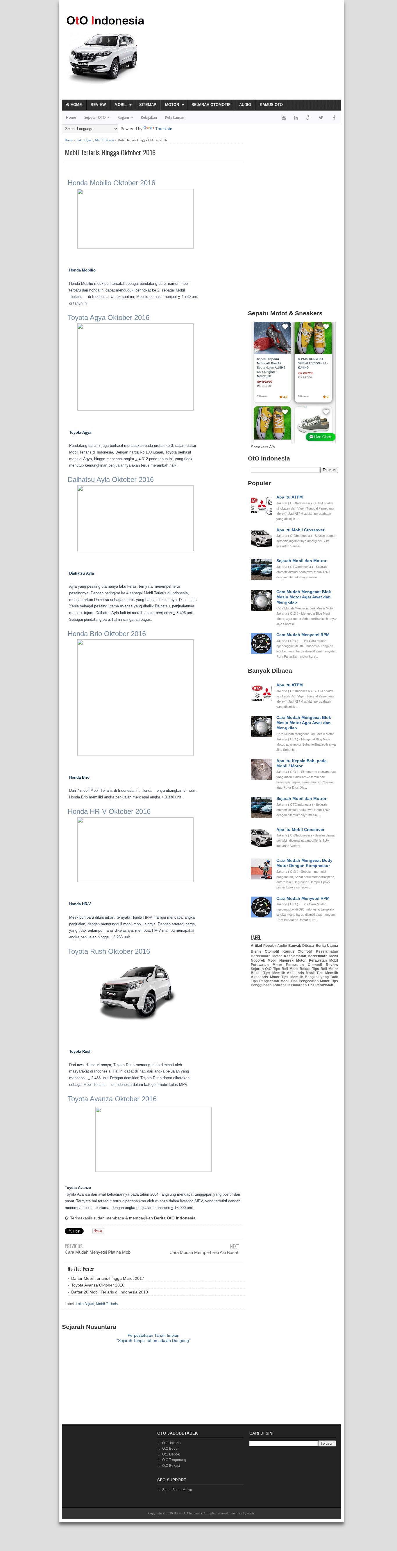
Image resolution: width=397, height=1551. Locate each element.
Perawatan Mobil (323, 960)
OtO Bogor (170, 1448)
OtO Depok (171, 1454)
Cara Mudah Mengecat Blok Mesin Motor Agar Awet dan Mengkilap (303, 596)
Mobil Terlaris (104, 140)
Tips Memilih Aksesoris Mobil (288, 973)
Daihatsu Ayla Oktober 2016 (111, 479)
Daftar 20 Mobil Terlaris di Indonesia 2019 (109, 1292)
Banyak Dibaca (301, 946)
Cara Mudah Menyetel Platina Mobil (98, 1252)
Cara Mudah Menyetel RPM (303, 634)
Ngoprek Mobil (263, 960)
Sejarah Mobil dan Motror (301, 560)
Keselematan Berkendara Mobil (311, 956)
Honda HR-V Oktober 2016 (109, 811)
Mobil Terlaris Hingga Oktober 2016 (110, 152)
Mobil (121, 104)
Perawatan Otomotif (304, 965)
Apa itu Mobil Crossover (300, 530)
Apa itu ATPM (289, 497)
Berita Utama (327, 946)
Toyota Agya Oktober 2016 (108, 317)
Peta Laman (174, 117)
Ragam (123, 117)
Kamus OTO (271, 104)
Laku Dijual (84, 140)
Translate (163, 128)
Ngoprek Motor (292, 960)
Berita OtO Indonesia (188, 1513)
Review (98, 104)
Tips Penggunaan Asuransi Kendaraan (294, 983)
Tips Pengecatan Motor (310, 981)
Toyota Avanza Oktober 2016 (112, 1099)
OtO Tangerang (174, 1460)
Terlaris (76, 297)
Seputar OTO (95, 117)
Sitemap (147, 104)
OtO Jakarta (171, 1443)
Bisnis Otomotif (265, 951)
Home (75, 104)
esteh (250, 1513)
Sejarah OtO (261, 969)
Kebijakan (149, 117)
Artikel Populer (263, 946)
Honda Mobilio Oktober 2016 (111, 183)
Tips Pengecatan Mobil (270, 981)
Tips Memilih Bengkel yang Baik (309, 977)
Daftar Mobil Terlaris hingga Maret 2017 (107, 1278)
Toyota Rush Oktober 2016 (109, 951)
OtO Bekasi (171, 1466)
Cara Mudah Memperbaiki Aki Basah (204, 1252)
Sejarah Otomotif (211, 104)
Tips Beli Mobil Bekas (292, 969)
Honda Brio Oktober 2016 (107, 634)
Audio (245, 104)
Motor (172, 104)
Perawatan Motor (266, 965)
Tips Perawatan (320, 985)
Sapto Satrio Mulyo (177, 1490)
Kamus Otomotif (297, 951)
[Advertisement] (273, 52)
